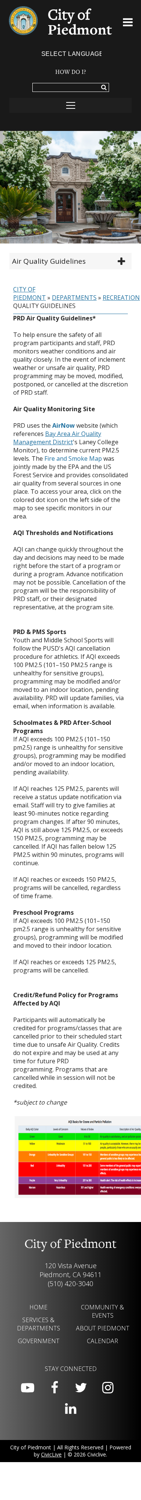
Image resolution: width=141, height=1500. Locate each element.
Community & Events (102, 1311)
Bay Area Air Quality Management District (57, 438)
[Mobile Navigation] (70, 105)
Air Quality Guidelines (49, 261)
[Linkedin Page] (70, 1408)
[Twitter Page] (81, 1387)
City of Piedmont (29, 293)
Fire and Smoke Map (73, 458)
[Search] (104, 88)
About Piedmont (102, 1328)
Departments (74, 297)
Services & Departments (38, 1324)
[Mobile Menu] (128, 24)
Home (38, 1307)
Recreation (121, 297)
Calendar (102, 1341)
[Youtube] (27, 1387)
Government (38, 1341)
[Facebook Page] (54, 1387)
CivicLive (51, 1454)
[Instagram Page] (107, 1387)
